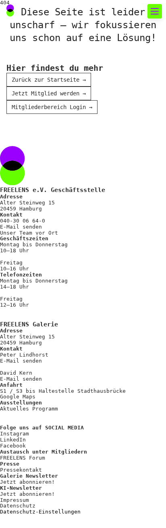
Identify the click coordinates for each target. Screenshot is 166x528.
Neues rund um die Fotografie (64, 43)
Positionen (37, 186)
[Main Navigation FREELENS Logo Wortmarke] (34, 11)
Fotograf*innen (45, 215)
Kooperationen (43, 361)
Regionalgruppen (47, 229)
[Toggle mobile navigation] (155, 11)
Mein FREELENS (43, 347)
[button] (135, 11)
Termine (31, 97)
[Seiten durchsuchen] (117, 11)
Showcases (35, 126)
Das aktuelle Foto (51, 68)
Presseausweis (43, 332)
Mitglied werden (47, 318)
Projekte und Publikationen (69, 244)
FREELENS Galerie (49, 112)
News (25, 83)
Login (22, 409)
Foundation (37, 258)
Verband (31, 200)
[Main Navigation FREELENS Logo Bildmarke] (10, 10)
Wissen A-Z (37, 376)
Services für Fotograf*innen (56, 293)
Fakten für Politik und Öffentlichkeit (79, 161)
